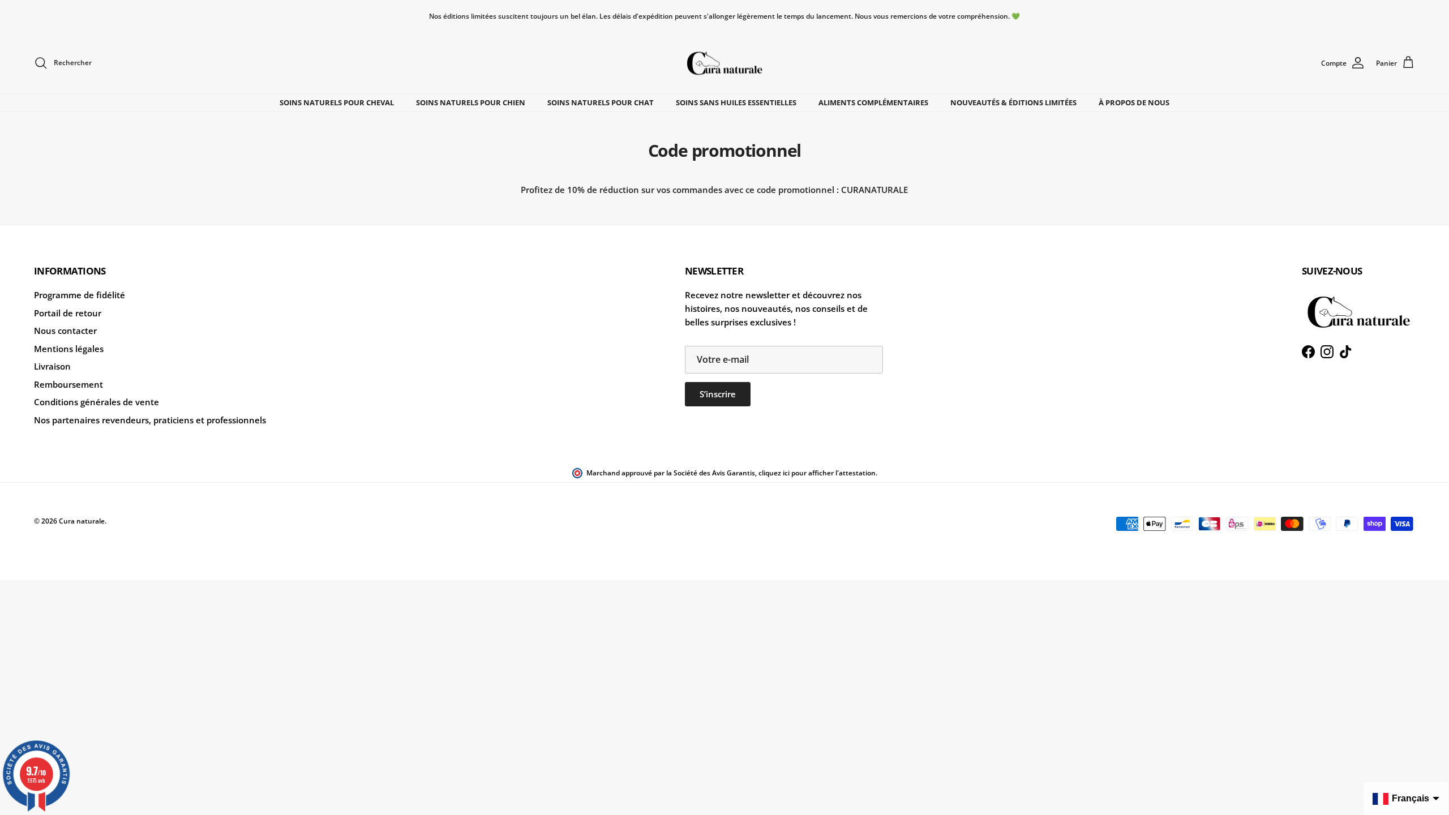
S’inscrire (718, 394)
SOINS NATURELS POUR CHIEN (470, 102)
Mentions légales (69, 348)
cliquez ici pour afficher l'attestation (817, 473)
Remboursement (68, 384)
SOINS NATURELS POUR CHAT (600, 102)
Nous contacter (65, 330)
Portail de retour (67, 313)
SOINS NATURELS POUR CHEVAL (337, 102)
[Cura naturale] (724, 63)
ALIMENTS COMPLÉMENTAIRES (873, 102)
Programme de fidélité (79, 295)
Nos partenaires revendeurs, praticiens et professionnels (150, 420)
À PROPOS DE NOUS (1134, 102)
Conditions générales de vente (96, 402)
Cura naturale (82, 521)
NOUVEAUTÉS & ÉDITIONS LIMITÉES (1013, 102)
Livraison (52, 366)
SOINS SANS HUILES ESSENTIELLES (736, 102)
